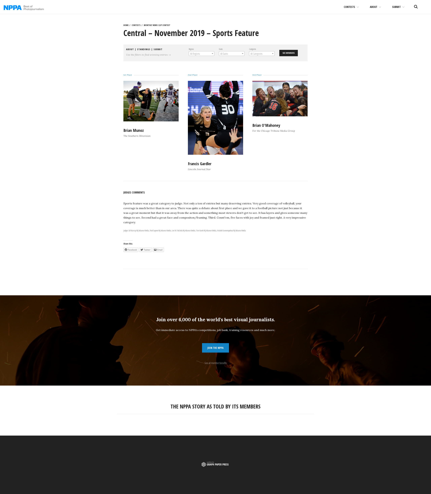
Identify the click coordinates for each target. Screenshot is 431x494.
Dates (221, 49)
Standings (143, 49)
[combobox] (201, 53)
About (373, 7)
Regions (191, 49)
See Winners (289, 52)
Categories (252, 49)
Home (125, 25)
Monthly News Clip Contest (157, 25)
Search (416, 5)
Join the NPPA (215, 348)
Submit (396, 7)
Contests (349, 7)
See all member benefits (216, 363)
